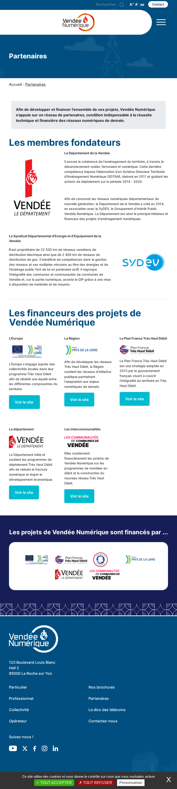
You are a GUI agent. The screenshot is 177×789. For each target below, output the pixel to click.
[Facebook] (34, 748)
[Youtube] (13, 748)
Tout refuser (97, 783)
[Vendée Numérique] (80, 22)
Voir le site (24, 402)
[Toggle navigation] (161, 22)
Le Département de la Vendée (87, 153)
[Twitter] (24, 748)
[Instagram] (44, 748)
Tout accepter (55, 783)
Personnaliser (130, 783)
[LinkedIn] (55, 748)
